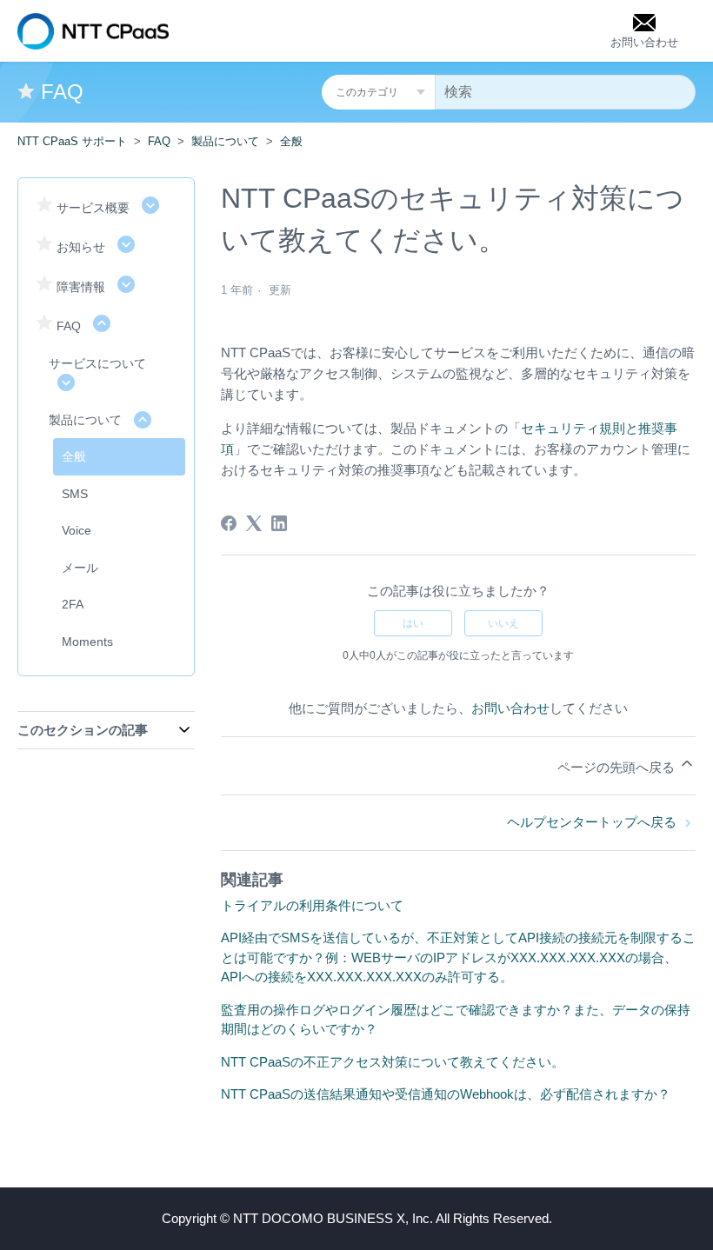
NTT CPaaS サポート (72, 141)
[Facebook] (229, 523)
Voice (76, 530)
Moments (87, 641)
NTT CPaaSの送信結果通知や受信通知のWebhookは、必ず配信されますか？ (445, 1094)
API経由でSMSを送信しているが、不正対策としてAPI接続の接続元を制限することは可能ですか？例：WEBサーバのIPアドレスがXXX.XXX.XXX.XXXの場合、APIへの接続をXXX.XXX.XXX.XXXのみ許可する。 (458, 957)
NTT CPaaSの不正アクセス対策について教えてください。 (392, 1061)
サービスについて (97, 363)
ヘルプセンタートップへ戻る (593, 821)
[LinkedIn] (279, 523)
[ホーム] (93, 31)
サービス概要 (93, 208)
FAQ (159, 141)
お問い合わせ (510, 708)
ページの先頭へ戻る (617, 767)
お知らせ (81, 247)
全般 (291, 141)
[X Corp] (254, 523)
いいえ (503, 623)
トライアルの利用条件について (312, 905)
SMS (75, 494)
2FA (72, 604)
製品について (225, 141)
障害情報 (81, 287)
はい (413, 623)
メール (80, 568)
